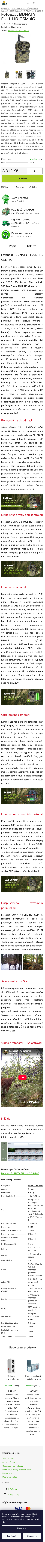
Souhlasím (32, 1536)
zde (3, 1522)
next (42, 1377)
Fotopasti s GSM (35, 1185)
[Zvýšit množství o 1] (40, 171)
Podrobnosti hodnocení (11, 27)
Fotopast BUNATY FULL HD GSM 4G (20, 1173)
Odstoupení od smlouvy (12, 1466)
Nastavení (21, 1528)
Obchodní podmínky (10, 1462)
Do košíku (22, 178)
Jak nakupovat (8, 1458)
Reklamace (7, 1473)
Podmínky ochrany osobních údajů (16, 1469)
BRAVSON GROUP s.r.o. (18, 30)
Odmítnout (11, 1536)
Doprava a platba (9, 1477)
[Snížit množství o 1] (28, 171)
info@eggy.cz (14, 1489)
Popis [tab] (12, 246)
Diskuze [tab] (31, 246)
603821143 (13, 1494)
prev (2, 1377)
